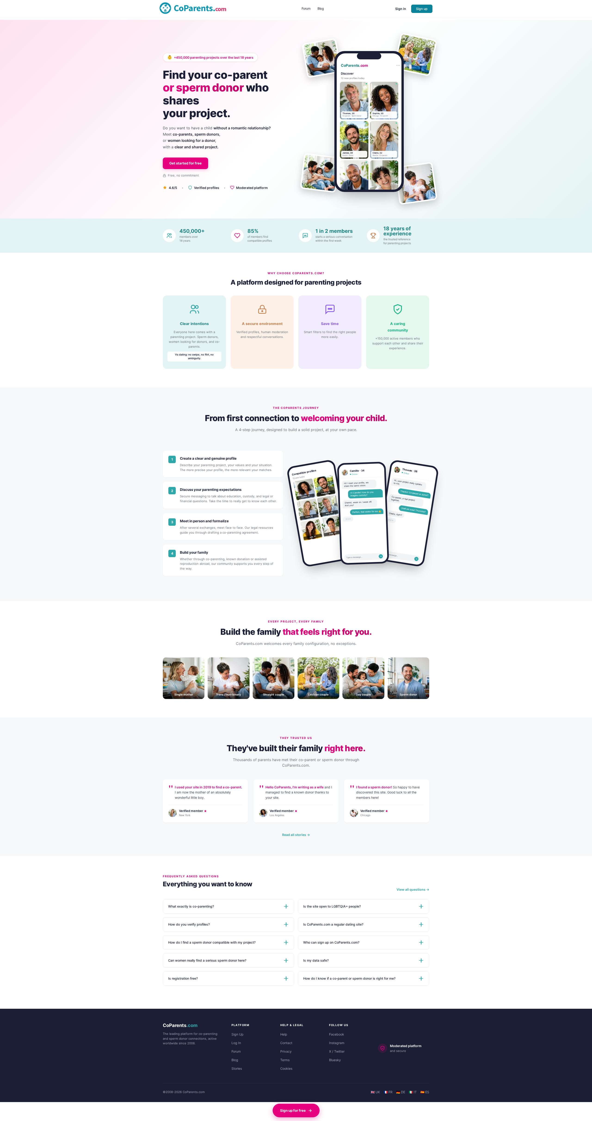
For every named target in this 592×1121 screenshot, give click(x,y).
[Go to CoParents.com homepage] (193, 8)
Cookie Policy (18, 1112)
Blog (234, 1060)
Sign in (400, 9)
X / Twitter (337, 1051)
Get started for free (185, 163)
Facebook (336, 1034)
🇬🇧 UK (375, 1092)
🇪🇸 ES (424, 1092)
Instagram (336, 1043)
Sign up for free (293, 1110)
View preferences (79, 1101)
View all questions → (413, 889)
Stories (236, 1068)
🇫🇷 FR (388, 1092)
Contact (286, 1043)
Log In (236, 1043)
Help (283, 1034)
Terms (285, 1060)
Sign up (422, 9)
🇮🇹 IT (413, 1092)
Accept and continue (30, 1101)
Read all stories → (296, 835)
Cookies (286, 1068)
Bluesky (335, 1060)
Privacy (286, 1051)
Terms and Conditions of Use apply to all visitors (71, 1112)
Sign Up (237, 1034)
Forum (236, 1051)
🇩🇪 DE (400, 1092)
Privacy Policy (35, 1112)
